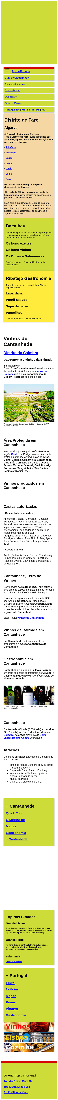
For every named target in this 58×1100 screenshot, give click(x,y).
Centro (15, 454)
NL (43, 109)
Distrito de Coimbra (21, 353)
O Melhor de (15, 820)
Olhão (9, 168)
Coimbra (9, 735)
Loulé (9, 173)
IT (33, 109)
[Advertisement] (29, 33)
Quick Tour (14, 813)
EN (18, 109)
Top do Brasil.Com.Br (18, 1081)
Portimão (11, 152)
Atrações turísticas (15, 84)
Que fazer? (11, 97)
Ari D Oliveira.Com (16, 1092)
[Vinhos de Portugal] (29, 1030)
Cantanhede (18, 839)
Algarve (12, 1008)
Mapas (11, 826)
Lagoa (9, 163)
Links (10, 983)
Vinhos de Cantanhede (30, 617)
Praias (11, 1002)
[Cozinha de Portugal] (29, 1051)
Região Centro (20, 737)
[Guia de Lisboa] (29, 1041)
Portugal (10, 109)
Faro (8, 179)
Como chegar (12, 90)
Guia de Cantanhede (17, 77)
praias (13, 195)
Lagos (9, 158)
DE (38, 109)
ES (28, 109)
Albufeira (11, 147)
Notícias (12, 989)
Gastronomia (16, 832)
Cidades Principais (14, 962)
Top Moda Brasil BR (17, 1086)
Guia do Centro (13, 103)
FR (23, 109)
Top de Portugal (21, 71)
